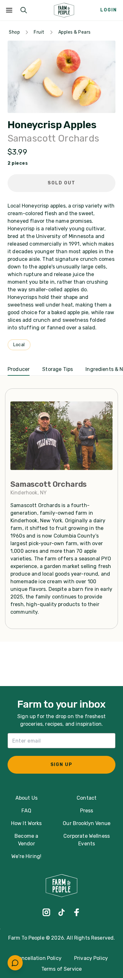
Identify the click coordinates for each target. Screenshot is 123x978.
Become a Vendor (26, 840)
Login (108, 10)
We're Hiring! (26, 856)
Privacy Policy (91, 958)
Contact (87, 798)
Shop (14, 32)
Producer (19, 369)
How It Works (26, 823)
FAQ (26, 811)
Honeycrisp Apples (52, 125)
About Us (26, 798)
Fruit (39, 32)
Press (86, 811)
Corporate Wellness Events (86, 840)
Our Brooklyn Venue (86, 823)
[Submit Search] (23, 10)
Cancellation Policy (38, 958)
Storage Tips (57, 369)
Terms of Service (61, 969)
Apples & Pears (74, 32)
